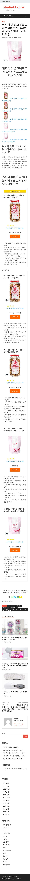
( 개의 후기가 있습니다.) (15, 228)
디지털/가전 (6, 833)
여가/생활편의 (7, 850)
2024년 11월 (6, 794)
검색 (3, 733)
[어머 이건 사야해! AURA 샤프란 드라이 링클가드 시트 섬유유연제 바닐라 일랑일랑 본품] (15, 654)
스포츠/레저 (6, 844)
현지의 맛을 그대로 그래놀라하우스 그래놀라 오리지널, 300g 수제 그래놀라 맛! (14, 609)
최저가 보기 (15, 236)
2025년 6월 (6, 792)
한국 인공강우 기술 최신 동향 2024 (13, 758)
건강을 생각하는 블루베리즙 (11, 747)
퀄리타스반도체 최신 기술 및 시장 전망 (14, 756)
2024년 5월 (6, 811)
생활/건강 (6, 842)
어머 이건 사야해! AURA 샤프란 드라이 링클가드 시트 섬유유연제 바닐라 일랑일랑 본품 (15, 665)
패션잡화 (5, 859)
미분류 (5, 839)
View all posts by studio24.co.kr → (19, 725)
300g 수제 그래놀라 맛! (16, 606)
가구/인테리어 (7, 825)
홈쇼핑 (3, 21)
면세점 (5, 836)
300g (9, 606)
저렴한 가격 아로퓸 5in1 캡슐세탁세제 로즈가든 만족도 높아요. (15, 638)
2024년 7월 (6, 806)
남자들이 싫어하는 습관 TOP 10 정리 (13, 753)
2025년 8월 (6, 786)
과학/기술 (6, 827)
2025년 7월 (6, 789)
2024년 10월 (6, 797)
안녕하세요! (8, 768)
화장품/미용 (6, 864)
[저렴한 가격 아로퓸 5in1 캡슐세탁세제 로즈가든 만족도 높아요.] (15, 628)
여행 (4, 853)
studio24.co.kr (14, 7)
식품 (4, 847)
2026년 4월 (6, 783)
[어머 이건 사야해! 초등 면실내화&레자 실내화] (15, 682)
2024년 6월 (6, 809)
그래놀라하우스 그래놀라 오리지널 (10, 607)
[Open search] (26, 16)
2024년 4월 (6, 814)
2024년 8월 (6, 803)
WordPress (11, 879)
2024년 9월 (6, 800)
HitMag (19, 879)
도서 (4, 830)
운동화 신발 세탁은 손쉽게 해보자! (13, 750)
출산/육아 (6, 856)
